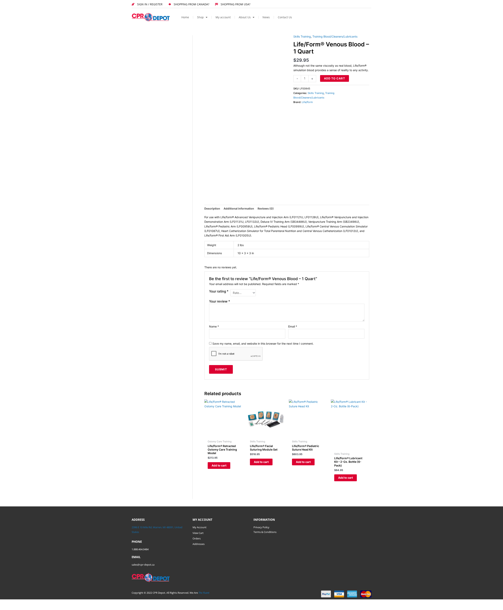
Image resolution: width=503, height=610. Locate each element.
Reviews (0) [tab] (266, 208)
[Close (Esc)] (44, 603)
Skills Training (302, 36)
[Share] (31, 603)
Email (292, 326)
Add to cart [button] (219, 465)
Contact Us (285, 17)
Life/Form (307, 102)
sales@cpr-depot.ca (143, 564)
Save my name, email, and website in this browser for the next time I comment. (263, 343)
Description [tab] (212, 208)
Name (214, 326)
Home (185, 17)
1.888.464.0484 (140, 549)
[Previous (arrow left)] (6, 608)
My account (223, 17)
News (266, 17)
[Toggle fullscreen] (18, 603)
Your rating (219, 291)
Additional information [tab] (239, 208)
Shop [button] (200, 17)
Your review (219, 301)
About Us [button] (245, 17)
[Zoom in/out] (6, 603)
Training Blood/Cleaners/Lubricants (334, 36)
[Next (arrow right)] (18, 608)
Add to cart (334, 78)
